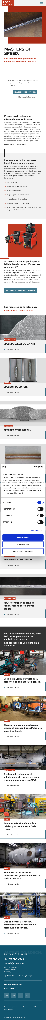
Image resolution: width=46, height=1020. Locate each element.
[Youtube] (27, 995)
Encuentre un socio (13, 984)
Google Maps (27, 976)
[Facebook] (20, 995)
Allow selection (23, 544)
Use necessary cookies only (23, 551)
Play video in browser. (26, 97)
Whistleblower (8, 1009)
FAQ (34, 1007)
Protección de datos (24, 1004)
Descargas (9, 989)
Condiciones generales (11, 1007)
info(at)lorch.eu (16, 963)
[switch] (40, 509)
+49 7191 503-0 (16, 959)
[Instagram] (6, 995)
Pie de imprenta (8, 1004)
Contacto (10, 976)
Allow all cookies (23, 537)
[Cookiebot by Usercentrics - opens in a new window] (34, 467)
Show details (34, 531)
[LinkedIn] (13, 995)
